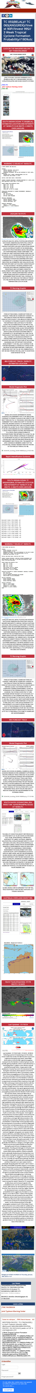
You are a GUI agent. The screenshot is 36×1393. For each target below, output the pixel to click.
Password (5, 1370)
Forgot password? (7, 1376)
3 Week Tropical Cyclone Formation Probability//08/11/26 (14, 1333)
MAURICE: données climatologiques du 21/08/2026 (14, 1294)
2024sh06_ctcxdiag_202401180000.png (15, 796)
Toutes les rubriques (8, 1319)
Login (3, 1364)
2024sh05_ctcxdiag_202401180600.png (15, 450)
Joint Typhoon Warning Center (13, 1311)
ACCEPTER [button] (8, 1390)
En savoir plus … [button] (8, 1386)
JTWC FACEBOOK (8, 1307)
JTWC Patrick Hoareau (23, 1319)
